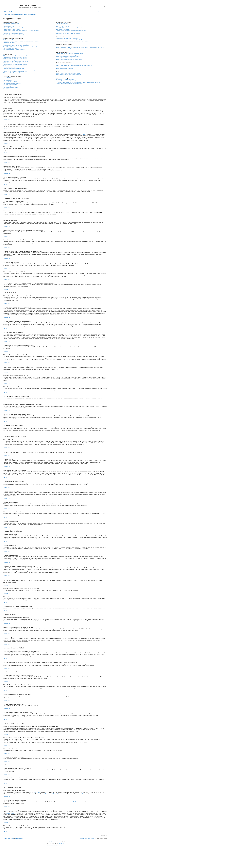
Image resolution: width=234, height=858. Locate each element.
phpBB (50, 841)
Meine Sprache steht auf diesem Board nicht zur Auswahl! (16, 45)
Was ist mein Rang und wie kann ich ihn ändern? (14, 49)
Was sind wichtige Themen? (9, 86)
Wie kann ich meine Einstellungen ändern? (12, 39)
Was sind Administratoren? (62, 23)
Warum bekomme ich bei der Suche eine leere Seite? (68, 56)
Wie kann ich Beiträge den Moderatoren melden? (14, 68)
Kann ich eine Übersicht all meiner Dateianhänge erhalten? (69, 74)
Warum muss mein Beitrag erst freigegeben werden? (15, 71)
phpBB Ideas (74, 802)
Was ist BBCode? (7, 77)
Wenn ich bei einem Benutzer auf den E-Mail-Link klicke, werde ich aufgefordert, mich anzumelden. (25, 51)
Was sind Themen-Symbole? (9, 88)
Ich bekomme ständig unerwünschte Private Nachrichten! (69, 39)
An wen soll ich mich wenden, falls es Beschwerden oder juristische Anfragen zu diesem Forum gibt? (78, 82)
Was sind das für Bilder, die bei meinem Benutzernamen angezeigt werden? (20, 46)
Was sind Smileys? (7, 80)
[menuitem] (12, 12)
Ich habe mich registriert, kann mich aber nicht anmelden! (16, 27)
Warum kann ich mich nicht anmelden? (12, 29)
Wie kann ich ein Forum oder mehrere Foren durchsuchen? (69, 53)
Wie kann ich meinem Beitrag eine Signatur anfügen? (15, 58)
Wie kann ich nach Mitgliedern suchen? (64, 57)
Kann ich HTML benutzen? (9, 79)
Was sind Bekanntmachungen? (10, 84)
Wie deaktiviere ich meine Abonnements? (65, 68)
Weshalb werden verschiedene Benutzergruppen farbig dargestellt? (71, 30)
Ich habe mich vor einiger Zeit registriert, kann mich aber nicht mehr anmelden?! (21, 30)
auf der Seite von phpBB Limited (50, 793)
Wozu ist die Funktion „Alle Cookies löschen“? (13, 34)
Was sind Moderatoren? (61, 25)
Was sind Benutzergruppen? (62, 26)
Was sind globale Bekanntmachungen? (12, 83)
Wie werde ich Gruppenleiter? (62, 29)
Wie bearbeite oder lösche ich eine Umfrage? (13, 62)
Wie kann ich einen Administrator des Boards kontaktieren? (69, 83)
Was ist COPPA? (7, 25)
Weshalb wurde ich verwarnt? (10, 67)
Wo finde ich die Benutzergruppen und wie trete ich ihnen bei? (69, 27)
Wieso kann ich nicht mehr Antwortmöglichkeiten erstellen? (16, 61)
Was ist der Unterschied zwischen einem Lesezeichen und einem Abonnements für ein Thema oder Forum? (80, 64)
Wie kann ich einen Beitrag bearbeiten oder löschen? (15, 57)
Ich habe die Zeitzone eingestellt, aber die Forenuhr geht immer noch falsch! (20, 43)
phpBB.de (103, 243)
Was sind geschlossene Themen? (11, 87)
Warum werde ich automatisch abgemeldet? (13, 33)
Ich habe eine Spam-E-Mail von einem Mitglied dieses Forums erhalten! (72, 41)
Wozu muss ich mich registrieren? (11, 23)
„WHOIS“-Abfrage (10, 813)
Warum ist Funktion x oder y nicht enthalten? (66, 80)
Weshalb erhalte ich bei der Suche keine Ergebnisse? (68, 55)
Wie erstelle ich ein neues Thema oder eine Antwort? (15, 55)
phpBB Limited (92, 243)
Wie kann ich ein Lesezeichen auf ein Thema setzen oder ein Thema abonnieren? (74, 65)
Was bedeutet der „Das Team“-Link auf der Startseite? (68, 33)
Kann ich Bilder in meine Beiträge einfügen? (12, 81)
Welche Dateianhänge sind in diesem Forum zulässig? (68, 73)
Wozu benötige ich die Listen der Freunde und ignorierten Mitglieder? (71, 46)
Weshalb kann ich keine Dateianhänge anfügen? (14, 65)
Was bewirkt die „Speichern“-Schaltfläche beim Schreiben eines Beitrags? (19, 69)
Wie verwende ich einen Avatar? (10, 48)
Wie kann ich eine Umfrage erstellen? (11, 60)
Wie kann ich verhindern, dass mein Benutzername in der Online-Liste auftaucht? (21, 41)
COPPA (85, 134)
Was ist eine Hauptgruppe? (62, 32)
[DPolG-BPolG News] (11, 6)
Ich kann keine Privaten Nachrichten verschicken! (67, 38)
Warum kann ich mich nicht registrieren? (12, 26)
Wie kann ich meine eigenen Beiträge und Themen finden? (69, 59)
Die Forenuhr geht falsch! (9, 42)
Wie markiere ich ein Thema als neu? (11, 72)
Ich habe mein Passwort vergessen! (11, 32)
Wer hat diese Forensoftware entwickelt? (65, 79)
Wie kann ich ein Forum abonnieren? (64, 66)
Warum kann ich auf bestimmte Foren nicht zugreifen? (15, 64)
